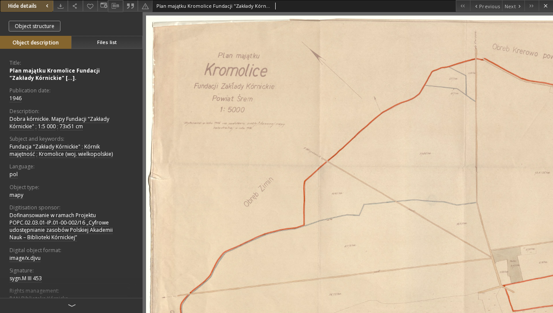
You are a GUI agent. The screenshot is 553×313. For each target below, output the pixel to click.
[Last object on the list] (531, 6)
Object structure (34, 26)
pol (14, 174)
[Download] (60, 6)
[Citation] (130, 6)
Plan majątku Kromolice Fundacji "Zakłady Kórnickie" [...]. (55, 74)
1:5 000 (47, 126)
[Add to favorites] (90, 6)
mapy (16, 195)
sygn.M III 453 (26, 278)
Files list (107, 42)
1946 (16, 98)
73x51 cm (71, 126)
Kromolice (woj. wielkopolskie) (76, 154)
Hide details (22, 5)
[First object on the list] (463, 6)
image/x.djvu (25, 258)
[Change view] (103, 6)
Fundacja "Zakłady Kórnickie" (45, 146)
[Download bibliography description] (115, 6)
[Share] (75, 6)
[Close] (546, 6)
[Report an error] (145, 6)
